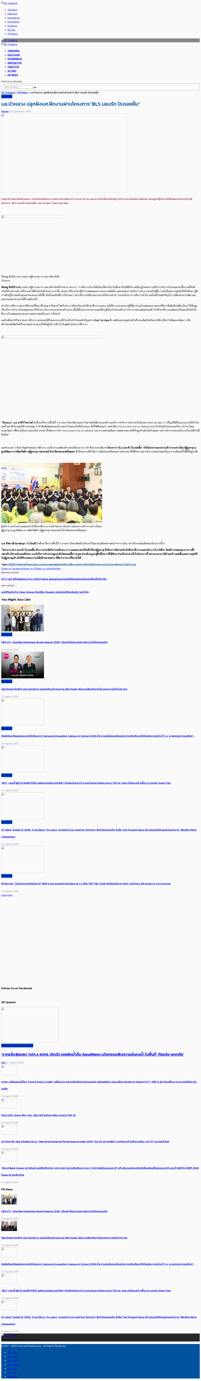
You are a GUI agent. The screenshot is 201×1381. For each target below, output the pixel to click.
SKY (3, 1062)
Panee (4, 111)
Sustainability (53, 564)
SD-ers (11, 29)
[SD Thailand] (9, 3)
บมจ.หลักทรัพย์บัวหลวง (90, 564)
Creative (12, 25)
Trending (12, 9)
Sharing (30, 564)
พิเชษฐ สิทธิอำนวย (126, 564)
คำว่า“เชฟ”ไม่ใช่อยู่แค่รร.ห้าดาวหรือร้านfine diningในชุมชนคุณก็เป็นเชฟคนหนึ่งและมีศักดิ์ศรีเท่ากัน (54, 579)
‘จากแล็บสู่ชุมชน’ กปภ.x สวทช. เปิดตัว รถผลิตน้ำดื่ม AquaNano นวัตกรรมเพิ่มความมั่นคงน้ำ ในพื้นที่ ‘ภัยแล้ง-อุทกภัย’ (92, 1054)
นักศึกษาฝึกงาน (69, 564)
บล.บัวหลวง (109, 564)
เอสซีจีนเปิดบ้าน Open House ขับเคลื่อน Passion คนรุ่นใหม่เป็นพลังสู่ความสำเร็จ (45, 592)
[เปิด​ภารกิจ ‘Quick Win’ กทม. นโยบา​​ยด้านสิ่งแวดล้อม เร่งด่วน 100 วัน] (9, 1107)
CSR (9, 564)
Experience (14, 17)
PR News (13, 33)
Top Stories (24, 1045)
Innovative (13, 21)
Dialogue (12, 13)
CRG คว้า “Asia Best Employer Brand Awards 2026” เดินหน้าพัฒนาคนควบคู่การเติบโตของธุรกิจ (54, 642)
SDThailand (19, 564)
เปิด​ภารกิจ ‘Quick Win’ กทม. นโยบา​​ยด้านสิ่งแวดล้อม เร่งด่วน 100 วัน (38, 1115)
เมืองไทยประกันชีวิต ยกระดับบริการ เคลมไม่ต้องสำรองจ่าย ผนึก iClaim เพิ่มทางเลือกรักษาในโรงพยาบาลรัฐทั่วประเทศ (64, 689)
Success (40, 564)
